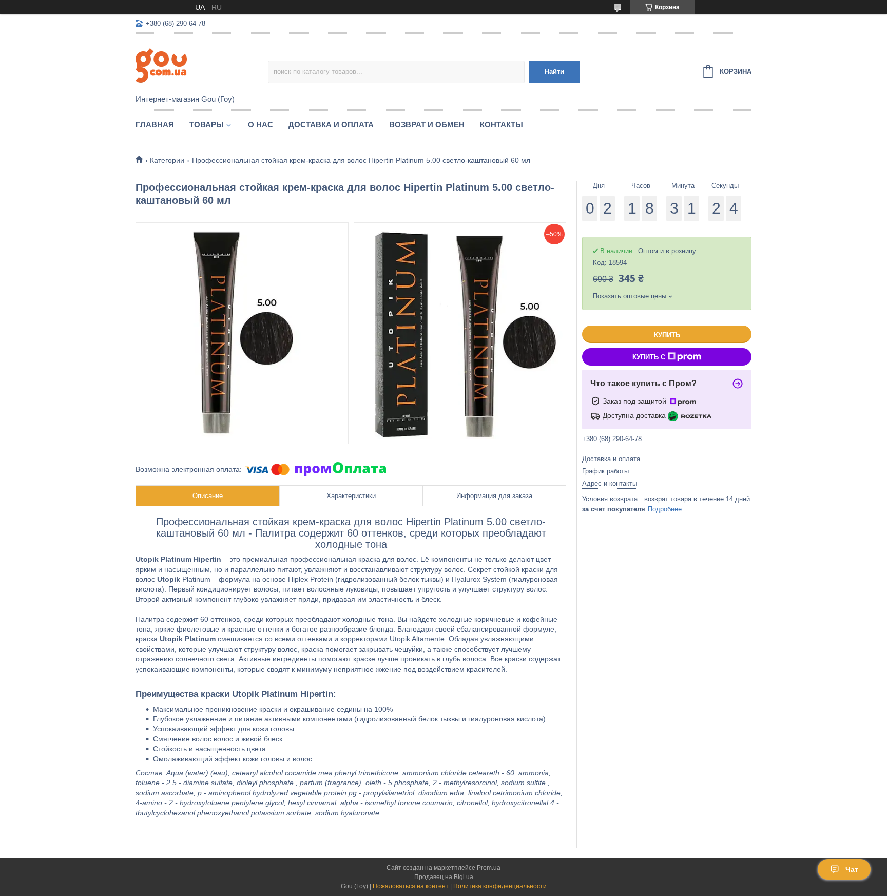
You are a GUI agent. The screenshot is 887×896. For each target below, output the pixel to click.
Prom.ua (488, 867)
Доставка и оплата (331, 124)
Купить (667, 335)
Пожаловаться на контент (411, 886)
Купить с (648, 357)
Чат (851, 869)
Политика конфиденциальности (500, 886)
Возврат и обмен (427, 124)
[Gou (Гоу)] (202, 64)
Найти (554, 71)
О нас (260, 124)
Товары (206, 124)
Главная (155, 124)
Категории (167, 160)
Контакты (501, 124)
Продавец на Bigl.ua (443, 877)
